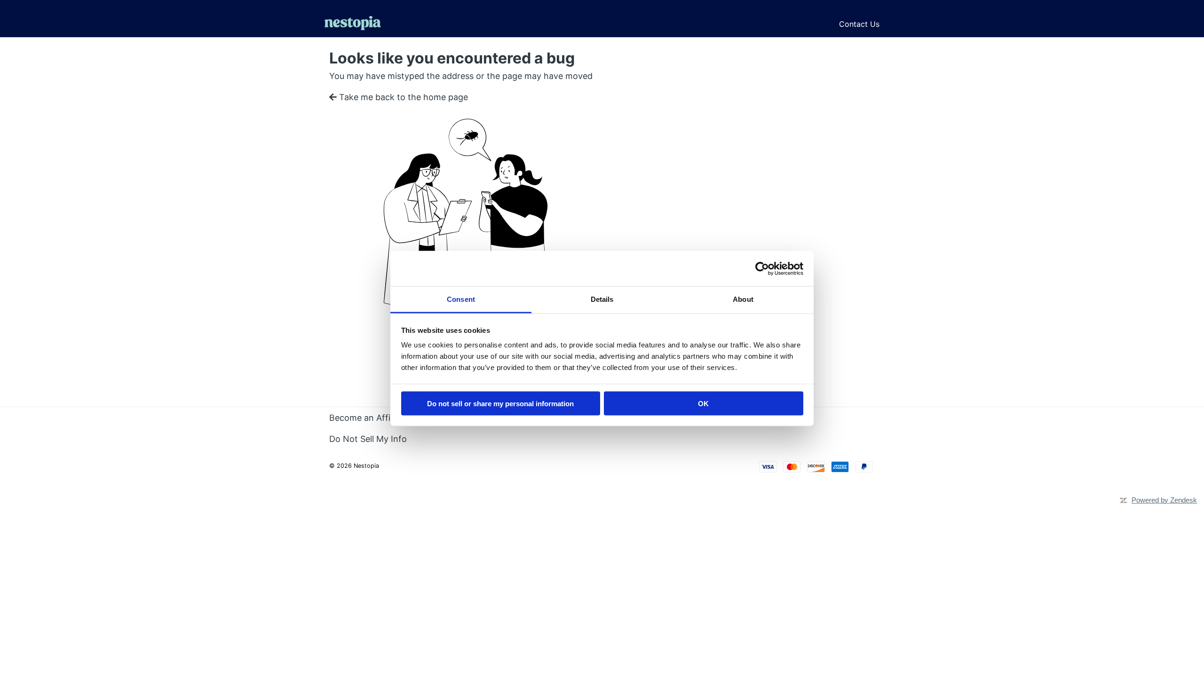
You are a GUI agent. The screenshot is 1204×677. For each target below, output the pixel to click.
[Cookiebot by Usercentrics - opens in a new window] (762, 268)
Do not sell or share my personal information (500, 403)
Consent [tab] (461, 299)
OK (703, 403)
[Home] (353, 24)
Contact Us (859, 24)
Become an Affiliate (368, 418)
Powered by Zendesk (1164, 500)
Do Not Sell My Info (368, 439)
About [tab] (743, 299)
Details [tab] (602, 299)
